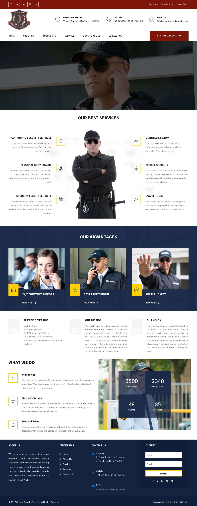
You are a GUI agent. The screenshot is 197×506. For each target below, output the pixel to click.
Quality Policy (91, 35)
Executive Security (157, 137)
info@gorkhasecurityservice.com (111, 489)
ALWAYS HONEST (155, 294)
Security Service (32, 398)
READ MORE (28, 302)
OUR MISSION (93, 320)
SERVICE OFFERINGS (36, 320)
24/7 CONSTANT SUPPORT (38, 294)
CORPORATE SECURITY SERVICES (31, 137)
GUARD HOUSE (154, 196)
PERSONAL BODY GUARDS (36, 165)
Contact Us (115, 35)
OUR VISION (154, 320)
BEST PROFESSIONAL (97, 294)
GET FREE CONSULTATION (169, 35)
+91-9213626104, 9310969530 (111, 475)
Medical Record (31, 421)
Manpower (28, 374)
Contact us (68, 474)
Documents (49, 35)
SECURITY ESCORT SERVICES (34, 196)
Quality (66, 464)
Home (11, 35)
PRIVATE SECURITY (156, 165)
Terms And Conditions (159, 4)
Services (69, 35)
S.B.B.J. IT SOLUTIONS (177, 502)
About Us (28, 35)
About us (67, 459)
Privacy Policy (182, 4)
